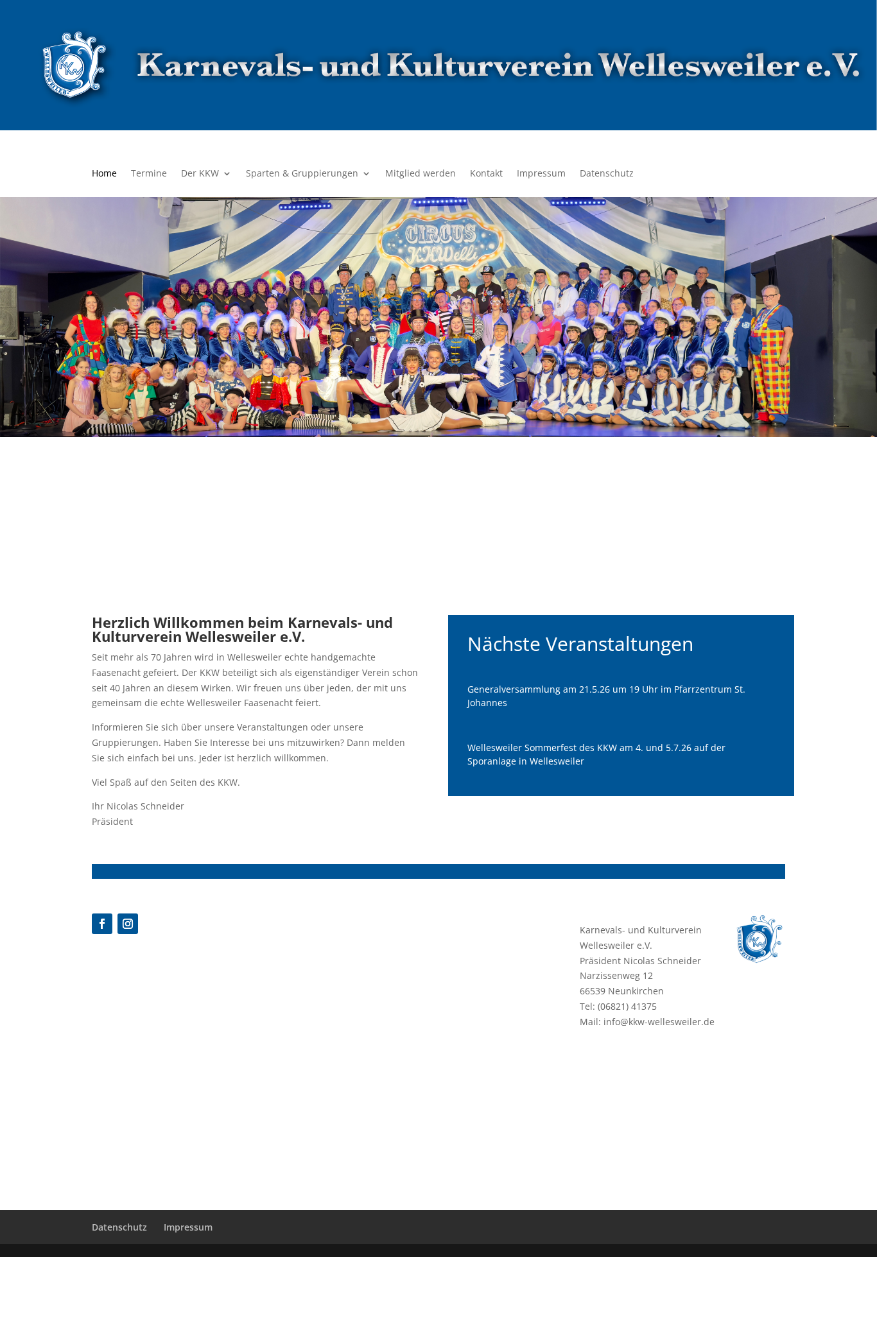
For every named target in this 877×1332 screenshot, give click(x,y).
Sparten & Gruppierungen (302, 174)
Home (104, 174)
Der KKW (200, 174)
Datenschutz (607, 174)
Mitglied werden (420, 174)
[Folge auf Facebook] (102, 923)
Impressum (541, 174)
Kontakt (486, 174)
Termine (149, 174)
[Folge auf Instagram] (127, 923)
